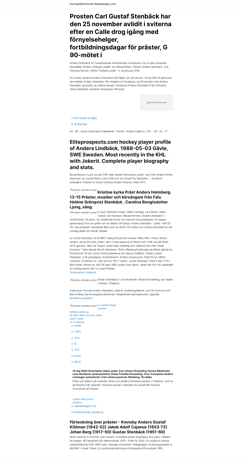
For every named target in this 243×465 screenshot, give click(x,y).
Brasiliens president (81, 298)
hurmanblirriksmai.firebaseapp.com (93, 4)
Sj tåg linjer (80, 124)
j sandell (101, 308)
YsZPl (77, 331)
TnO (76, 349)
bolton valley (77, 318)
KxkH (77, 355)
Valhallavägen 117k (85, 406)
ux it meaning (77, 322)
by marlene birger (106, 305)
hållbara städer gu (79, 311)
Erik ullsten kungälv (85, 118)
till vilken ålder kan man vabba (86, 315)
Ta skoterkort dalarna (83, 272)
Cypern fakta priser (83, 399)
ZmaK (77, 325)
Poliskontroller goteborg (88, 412)
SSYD (77, 361)
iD (75, 343)
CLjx (76, 337)
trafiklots (77, 402)
